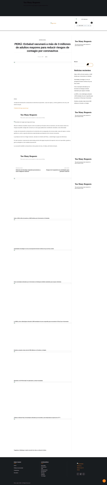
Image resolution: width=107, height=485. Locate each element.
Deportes (43, 474)
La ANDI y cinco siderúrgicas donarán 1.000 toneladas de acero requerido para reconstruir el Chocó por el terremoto (41, 321)
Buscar (76, 61)
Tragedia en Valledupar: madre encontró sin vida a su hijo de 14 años (30, 450)
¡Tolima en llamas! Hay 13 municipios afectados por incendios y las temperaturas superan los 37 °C (37, 417)
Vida (42, 468)
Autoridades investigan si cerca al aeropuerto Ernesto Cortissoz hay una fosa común (34, 248)
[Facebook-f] (78, 474)
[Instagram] (83, 474)
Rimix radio (16, 483)
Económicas (43, 471)
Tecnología (43, 475)
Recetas (43, 472)
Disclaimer (16, 472)
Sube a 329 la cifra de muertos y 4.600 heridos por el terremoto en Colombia (31, 218)
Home (15, 465)
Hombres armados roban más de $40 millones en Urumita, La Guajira (30, 350)
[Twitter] (80, 474)
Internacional (43, 467)
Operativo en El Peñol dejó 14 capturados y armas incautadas (28, 380)
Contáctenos (16, 470)
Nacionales (43, 465)
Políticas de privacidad (18, 467)
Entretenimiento (44, 470)
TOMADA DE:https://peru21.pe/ (21, 108)
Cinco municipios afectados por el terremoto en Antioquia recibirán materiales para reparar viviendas (37, 281)
